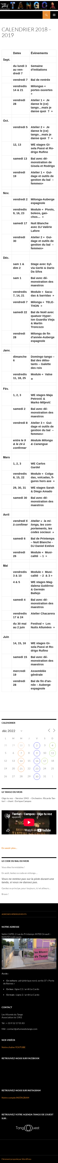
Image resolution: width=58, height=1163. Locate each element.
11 (52, 752)
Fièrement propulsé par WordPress (16, 1159)
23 (36, 768)
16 (36, 760)
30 (21, 745)
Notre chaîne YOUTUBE (13, 1047)
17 (44, 760)
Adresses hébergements (14, 914)
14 (21, 760)
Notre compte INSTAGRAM (15, 1097)
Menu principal (54, 15)
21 (21, 768)
